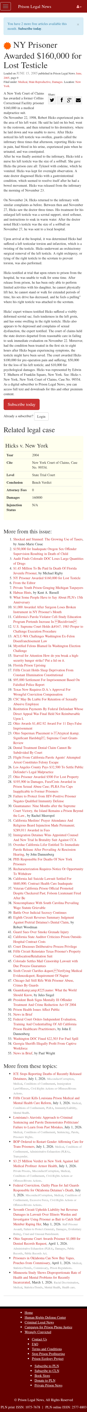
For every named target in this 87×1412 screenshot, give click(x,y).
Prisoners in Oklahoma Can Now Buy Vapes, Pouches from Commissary (44, 1260)
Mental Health (21, 1113)
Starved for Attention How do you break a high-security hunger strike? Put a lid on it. (46, 658)
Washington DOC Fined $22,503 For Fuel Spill (45, 1038)
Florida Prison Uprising (29, 665)
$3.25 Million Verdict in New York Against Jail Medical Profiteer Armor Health (46, 1163)
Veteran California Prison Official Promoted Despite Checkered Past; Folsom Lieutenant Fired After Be (47, 893)
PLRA (49, 1108)
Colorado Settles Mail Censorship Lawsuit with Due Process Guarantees (45, 963)
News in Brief (22, 1014)
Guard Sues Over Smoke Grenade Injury (41, 932)
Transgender (20, 1156)
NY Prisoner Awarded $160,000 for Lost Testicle (46, 578)
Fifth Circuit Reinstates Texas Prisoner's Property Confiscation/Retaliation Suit (47, 953)
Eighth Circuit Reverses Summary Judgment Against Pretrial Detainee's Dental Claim (43, 919)
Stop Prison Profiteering (48, 1353)
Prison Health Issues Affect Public (36, 1009)
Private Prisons (21, 1171)
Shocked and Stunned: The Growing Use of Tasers (47, 539)
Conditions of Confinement (39, 1083)
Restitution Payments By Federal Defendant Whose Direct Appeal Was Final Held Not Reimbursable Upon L (48, 713)
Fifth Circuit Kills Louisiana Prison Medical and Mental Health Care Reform (46, 1100)
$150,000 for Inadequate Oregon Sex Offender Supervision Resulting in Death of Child (45, 551)
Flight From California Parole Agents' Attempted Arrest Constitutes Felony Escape (46, 759)
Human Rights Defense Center (45, 1317)
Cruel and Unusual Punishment (40, 1234)
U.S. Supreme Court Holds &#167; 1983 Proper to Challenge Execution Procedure (48, 629)
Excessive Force (39, 1200)
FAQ (35, 1344)
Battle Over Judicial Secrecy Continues (39, 912)
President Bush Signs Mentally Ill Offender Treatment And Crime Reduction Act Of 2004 (44, 1002)
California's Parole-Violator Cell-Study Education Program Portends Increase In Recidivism (47, 619)
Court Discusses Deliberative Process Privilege (45, 946)
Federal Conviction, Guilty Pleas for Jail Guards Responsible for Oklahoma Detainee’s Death (46, 1187)
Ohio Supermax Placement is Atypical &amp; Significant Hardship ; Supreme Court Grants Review (46, 738)
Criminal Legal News (39, 1322)
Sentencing (63, 1132)
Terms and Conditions (47, 1349)
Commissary (41, 1268)
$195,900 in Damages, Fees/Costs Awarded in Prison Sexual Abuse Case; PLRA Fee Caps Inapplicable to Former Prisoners (44, 786)
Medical (22, 82)
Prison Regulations (61, 1268)
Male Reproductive (40, 82)
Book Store (42, 1375)
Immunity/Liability (65, 1108)
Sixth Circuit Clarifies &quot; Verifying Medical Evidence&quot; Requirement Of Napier (47, 973)
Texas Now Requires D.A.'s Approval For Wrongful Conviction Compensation (42, 692)
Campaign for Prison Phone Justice (48, 1327)
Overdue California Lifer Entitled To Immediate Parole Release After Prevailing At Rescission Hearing (46, 849)
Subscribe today (29, 28)
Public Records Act (35, 1253)
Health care (68, 1287)
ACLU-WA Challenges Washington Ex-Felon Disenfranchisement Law (44, 638)
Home (29, 1312)
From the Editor (24, 582)
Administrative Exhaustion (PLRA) (50, 1151)
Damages (57, 82)
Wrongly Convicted (38, 1332)
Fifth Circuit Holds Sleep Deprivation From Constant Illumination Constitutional (43, 672)
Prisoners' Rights (23, 1137)
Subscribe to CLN (47, 1370)
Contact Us (39, 1339)
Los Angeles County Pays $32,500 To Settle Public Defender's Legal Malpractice (48, 769)
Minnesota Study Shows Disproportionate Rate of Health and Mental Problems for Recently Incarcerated (47, 1277)
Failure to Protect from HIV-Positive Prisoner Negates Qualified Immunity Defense (44, 798)
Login (41, 416)
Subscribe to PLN (47, 1366)
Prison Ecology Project (48, 1358)
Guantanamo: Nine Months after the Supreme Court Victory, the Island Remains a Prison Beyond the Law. (48, 810)
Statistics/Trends (22, 1268)
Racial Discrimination (66, 1282)
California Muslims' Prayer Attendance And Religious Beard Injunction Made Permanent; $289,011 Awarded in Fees (44, 825)
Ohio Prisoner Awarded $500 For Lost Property (46, 776)
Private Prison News (48, 1385)
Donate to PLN (45, 1380)
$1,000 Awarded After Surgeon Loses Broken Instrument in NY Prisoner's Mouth (44, 609)
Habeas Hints (22, 592)
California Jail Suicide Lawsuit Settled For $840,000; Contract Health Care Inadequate (42, 881)
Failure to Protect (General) (39, 1229)
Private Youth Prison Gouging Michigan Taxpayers (48, 587)
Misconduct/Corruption (60, 1079)
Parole (74, 1132)
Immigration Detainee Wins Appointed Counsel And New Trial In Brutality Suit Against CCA (45, 837)
